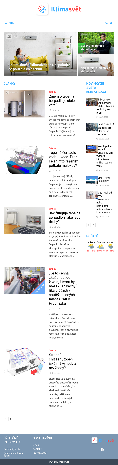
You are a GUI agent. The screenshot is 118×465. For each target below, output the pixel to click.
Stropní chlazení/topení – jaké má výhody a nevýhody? (63, 361)
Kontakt (37, 448)
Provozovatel (40, 453)
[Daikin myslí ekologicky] (92, 178)
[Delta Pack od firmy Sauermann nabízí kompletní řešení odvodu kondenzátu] (92, 193)
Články (9, 83)
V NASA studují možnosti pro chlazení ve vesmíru (105, 129)
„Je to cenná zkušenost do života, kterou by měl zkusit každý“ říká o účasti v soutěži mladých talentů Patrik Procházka (63, 288)
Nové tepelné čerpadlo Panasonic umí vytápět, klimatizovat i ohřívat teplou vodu (104, 156)
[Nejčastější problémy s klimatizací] (96, 65)
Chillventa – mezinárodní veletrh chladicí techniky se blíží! (105, 106)
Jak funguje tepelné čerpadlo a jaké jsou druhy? (64, 217)
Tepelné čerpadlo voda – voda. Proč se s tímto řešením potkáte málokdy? (63, 159)
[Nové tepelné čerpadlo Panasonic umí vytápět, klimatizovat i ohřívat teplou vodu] (92, 146)
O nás (36, 444)
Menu (11, 22)
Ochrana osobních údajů (13, 454)
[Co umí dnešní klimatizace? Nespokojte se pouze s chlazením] (41, 54)
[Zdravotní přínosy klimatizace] (96, 43)
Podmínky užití (12, 449)
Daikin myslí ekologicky (103, 179)
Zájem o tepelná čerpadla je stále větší (62, 100)
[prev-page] (6, 419)
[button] (6, 54)
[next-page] (10, 419)
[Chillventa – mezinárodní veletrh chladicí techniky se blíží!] (92, 100)
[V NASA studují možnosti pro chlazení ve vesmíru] (92, 125)
